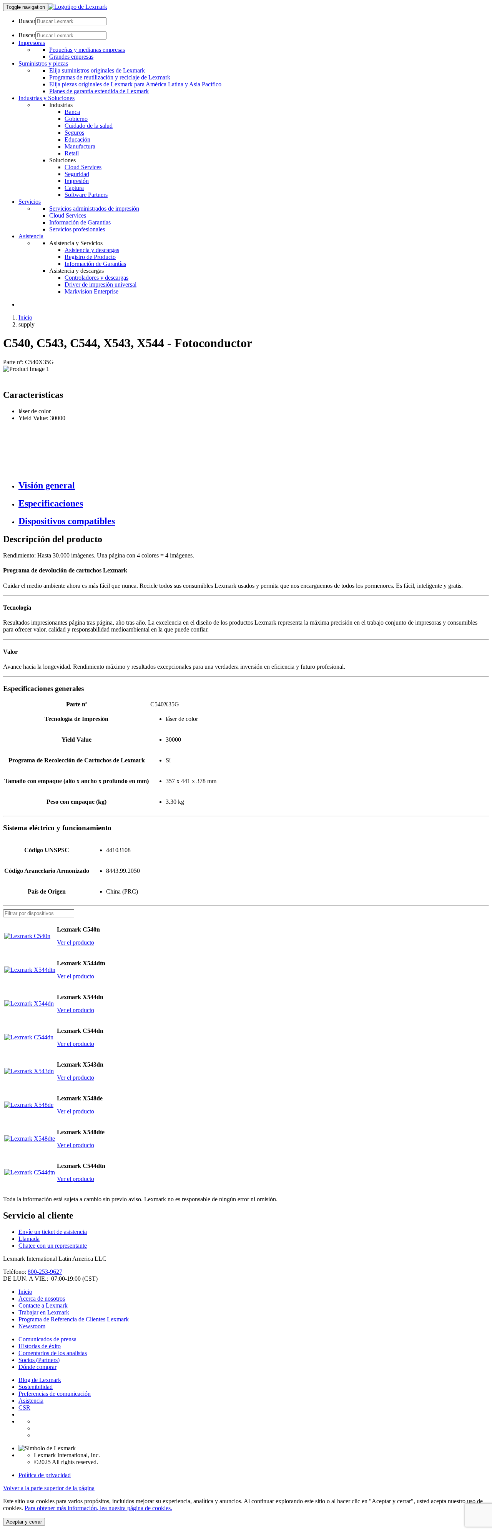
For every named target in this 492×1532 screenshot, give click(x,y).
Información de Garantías (80, 222)
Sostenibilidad (35, 1387)
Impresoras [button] (31, 43)
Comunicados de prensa (47, 1339)
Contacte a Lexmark (43, 1305)
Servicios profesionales (77, 229)
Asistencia (30, 1400)
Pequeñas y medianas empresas (87, 49)
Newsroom (31, 1326)
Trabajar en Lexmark (43, 1312)
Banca (72, 112)
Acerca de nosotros (41, 1298)
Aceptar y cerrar (24, 1522)
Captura (74, 188)
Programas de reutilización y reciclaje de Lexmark (109, 77)
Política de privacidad (44, 1475)
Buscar (26, 21)
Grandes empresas (71, 56)
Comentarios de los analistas (52, 1353)
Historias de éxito (39, 1346)
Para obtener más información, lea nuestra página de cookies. (98, 1508)
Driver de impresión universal (100, 284)
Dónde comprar (37, 1367)
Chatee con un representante (52, 1245)
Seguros (74, 132)
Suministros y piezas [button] (43, 63)
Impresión (77, 181)
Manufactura (80, 146)
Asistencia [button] (30, 236)
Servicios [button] (29, 201)
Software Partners (86, 194)
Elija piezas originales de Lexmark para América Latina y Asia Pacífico (135, 84)
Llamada (29, 1238)
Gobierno (76, 118)
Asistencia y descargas (92, 250)
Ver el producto (75, 942)
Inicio (25, 317)
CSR (24, 1407)
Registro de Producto (90, 257)
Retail (72, 153)
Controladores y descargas (96, 277)
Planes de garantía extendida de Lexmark (99, 91)
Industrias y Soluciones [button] (46, 98)
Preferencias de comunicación (54, 1393)
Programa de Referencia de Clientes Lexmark (73, 1319)
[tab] (253, 485)
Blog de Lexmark (39, 1380)
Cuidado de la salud (89, 125)
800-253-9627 (45, 1271)
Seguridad (77, 174)
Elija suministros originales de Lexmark (97, 70)
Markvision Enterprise (91, 291)
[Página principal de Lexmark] (77, 6)
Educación (77, 139)
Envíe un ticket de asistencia (52, 1232)
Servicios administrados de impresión (94, 208)
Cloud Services (83, 167)
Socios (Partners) (39, 1360)
